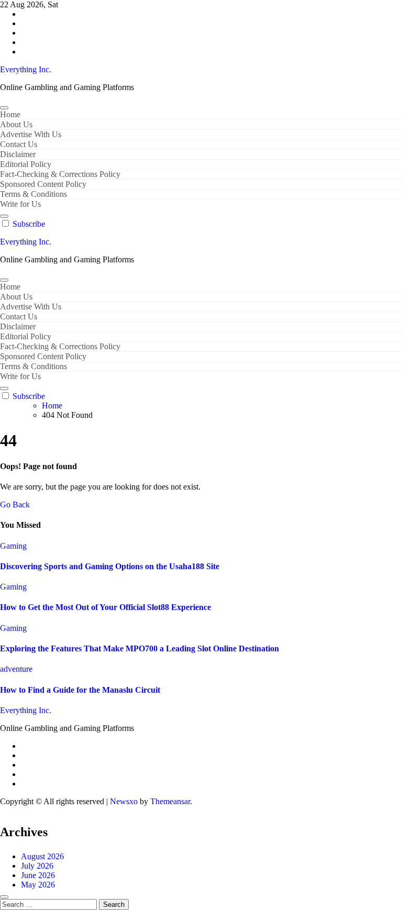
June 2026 (38, 875)
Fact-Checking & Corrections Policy (60, 174)
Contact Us (18, 144)
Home (10, 114)
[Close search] (4, 896)
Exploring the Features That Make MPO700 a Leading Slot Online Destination (139, 648)
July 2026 (37, 865)
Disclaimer (18, 154)
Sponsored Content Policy (43, 184)
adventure (16, 668)
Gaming (13, 545)
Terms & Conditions (33, 194)
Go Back (15, 504)
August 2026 (42, 856)
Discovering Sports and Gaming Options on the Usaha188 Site (109, 566)
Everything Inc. (25, 69)
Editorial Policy (25, 164)
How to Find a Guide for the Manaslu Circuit (80, 689)
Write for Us (20, 203)
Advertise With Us (30, 134)
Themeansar (170, 801)
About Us (16, 124)
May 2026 (38, 884)
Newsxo (124, 801)
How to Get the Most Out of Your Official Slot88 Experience (105, 607)
